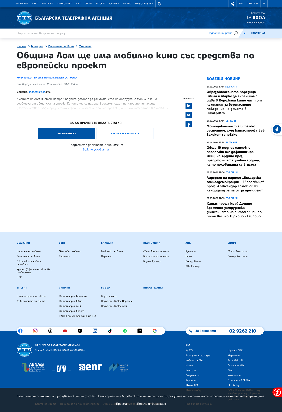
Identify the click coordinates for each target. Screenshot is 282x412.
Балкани (47, 3)
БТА (241, 3)
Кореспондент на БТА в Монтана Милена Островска (47, 77)
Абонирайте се (66, 133)
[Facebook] (22, 331)
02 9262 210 (242, 331)
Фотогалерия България (73, 296)
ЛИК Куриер (193, 266)
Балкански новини (112, 251)
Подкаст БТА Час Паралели (117, 301)
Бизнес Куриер (152, 261)
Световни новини (70, 251)
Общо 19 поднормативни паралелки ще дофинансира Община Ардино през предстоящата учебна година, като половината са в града (233, 156)
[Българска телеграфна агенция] (24, 350)
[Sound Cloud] (141, 331)
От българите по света (31, 296)
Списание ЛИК (236, 365)
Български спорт (238, 256)
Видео (127, 3)
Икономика (65, 3)
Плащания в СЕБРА (239, 380)
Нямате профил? (256, 22)
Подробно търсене (220, 33)
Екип (230, 370)
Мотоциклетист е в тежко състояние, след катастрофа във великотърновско (236, 130)
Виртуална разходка (198, 355)
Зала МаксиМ (235, 360)
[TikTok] (111, 331)
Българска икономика (156, 256)
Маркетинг (234, 355)
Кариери (191, 380)
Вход (258, 17)
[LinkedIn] (96, 331)
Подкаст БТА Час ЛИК (114, 306)
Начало (21, 46)
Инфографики (144, 3)
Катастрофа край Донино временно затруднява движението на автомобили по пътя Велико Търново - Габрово (234, 209)
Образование (193, 261)
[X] (81, 331)
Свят (35, 3)
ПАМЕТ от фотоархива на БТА (77, 316)
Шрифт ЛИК (235, 350)
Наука (189, 256)
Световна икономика (156, 251)
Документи (193, 375)
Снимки (114, 3)
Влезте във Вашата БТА (125, 133)
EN (264, 3)
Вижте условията (96, 149)
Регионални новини (61, 46)
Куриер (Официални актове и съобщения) (34, 271)
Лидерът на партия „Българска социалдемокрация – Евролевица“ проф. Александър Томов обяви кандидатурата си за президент (235, 184)
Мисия (189, 365)
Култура (191, 251)
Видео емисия (109, 296)
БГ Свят (101, 3)
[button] (160, 3)
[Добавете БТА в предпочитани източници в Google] (156, 331)
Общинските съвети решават (29, 263)
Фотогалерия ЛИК (70, 306)
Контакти (234, 375)
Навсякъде (258, 33)
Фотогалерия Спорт (71, 311)
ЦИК (19, 277)
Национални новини (29, 251)
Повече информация (151, 403)
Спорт (88, 3)
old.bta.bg (233, 385)
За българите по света (31, 301)
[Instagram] (37, 331)
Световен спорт (238, 251)
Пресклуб (252, 3)
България (22, 3)
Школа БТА (192, 385)
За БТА (189, 350)
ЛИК (78, 3)
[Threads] (52, 331)
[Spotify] (126, 331)
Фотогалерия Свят (70, 301)
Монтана (85, 46)
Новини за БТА (194, 360)
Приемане (123, 403)
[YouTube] (66, 331)
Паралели (64, 256)
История (191, 370)
